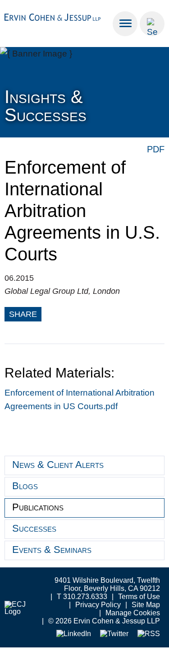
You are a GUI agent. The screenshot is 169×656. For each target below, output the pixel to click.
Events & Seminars (51, 549)
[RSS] (148, 634)
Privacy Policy (98, 605)
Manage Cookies (132, 613)
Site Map (146, 605)
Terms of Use (139, 596)
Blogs (25, 485)
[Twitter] (114, 634)
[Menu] (125, 23)
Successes (34, 528)
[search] (152, 23)
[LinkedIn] (73, 634)
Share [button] (23, 314)
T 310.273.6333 (82, 596)
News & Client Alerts (58, 464)
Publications (38, 507)
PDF (155, 149)
